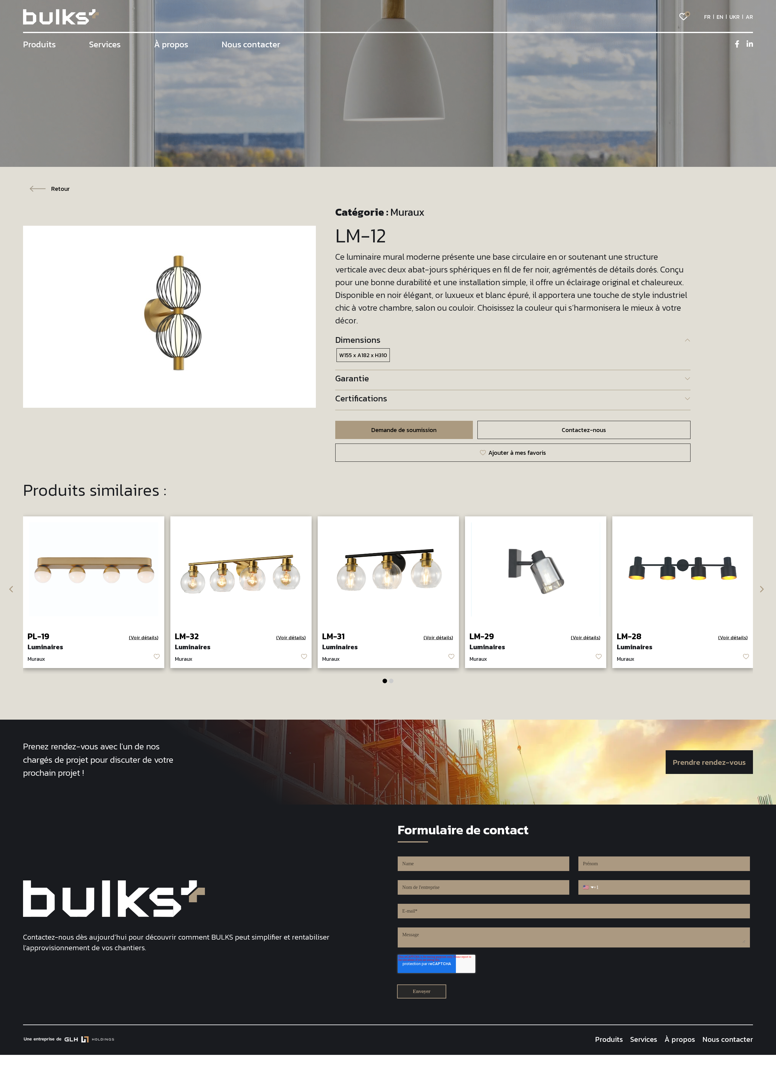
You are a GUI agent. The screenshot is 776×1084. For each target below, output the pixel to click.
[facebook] (737, 44)
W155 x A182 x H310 (363, 355)
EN (720, 17)
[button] (385, 681)
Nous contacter (251, 44)
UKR (734, 17)
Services (105, 44)
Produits (39, 44)
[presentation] (11, 588)
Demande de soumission (403, 429)
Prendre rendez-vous (709, 762)
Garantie (352, 378)
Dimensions (357, 339)
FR (707, 17)
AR (749, 17)
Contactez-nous (584, 429)
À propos (171, 44)
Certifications (361, 398)
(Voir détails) (143, 637)
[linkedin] (750, 44)
